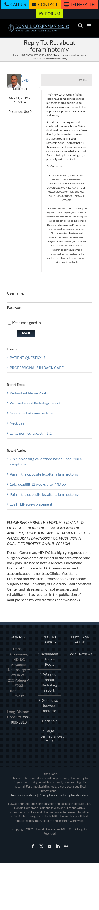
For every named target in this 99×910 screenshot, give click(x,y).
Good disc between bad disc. (32, 413)
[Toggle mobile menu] (89, 25)
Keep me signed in (26, 322)
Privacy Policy (48, 795)
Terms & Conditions (23, 795)
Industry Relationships (74, 795)
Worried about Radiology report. (35, 403)
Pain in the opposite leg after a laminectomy (44, 474)
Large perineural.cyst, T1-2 (31, 433)
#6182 (83, 80)
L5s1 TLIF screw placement (31, 504)
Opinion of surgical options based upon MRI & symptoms (46, 461)
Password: (15, 307)
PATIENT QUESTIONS (27, 357)
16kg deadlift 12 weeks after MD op (38, 484)
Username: (15, 293)
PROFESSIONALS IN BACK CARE (37, 367)
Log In (26, 333)
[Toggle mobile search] (80, 25)
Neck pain (17, 423)
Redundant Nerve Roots (29, 393)
